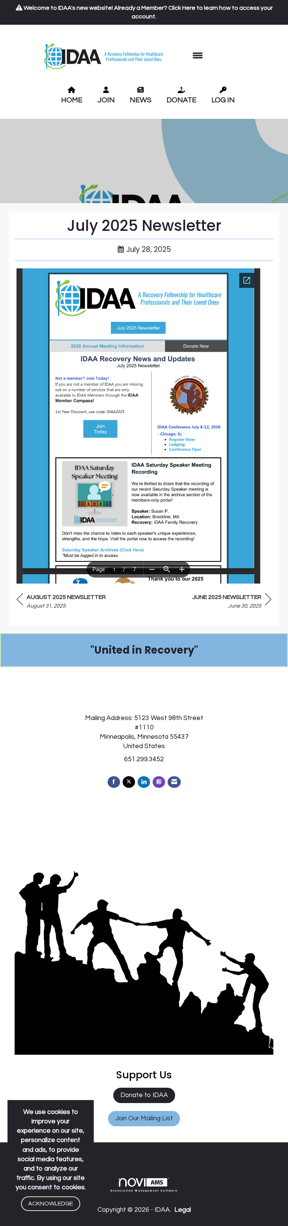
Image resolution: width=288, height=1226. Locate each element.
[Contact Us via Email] (174, 782)
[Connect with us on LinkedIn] (144, 782)
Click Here (181, 8)
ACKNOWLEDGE (50, 1204)
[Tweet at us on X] (129, 782)
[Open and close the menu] (198, 56)
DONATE (181, 100)
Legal (182, 1210)
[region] (232, 602)
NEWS (141, 100)
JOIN (106, 100)
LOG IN (223, 100)
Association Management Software (144, 1190)
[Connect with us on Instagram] (159, 782)
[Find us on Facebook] (114, 782)
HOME (71, 100)
